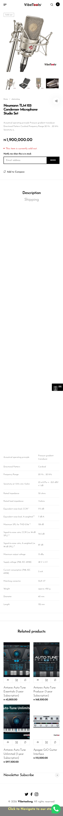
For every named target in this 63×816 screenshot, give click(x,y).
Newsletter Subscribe (19, 775)
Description (31, 193)
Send (53, 160)
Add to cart (16, 680)
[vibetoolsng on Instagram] (36, 794)
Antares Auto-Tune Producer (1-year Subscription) (44, 691)
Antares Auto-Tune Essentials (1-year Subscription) (15, 691)
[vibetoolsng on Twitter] (26, 794)
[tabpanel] (31, 40)
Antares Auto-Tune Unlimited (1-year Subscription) (15, 753)
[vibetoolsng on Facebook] (31, 794)
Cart (57, 4)
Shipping (31, 200)
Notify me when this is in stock (17, 154)
